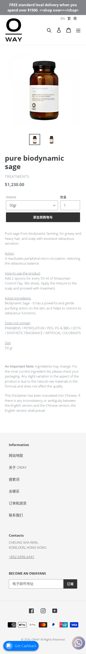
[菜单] (78, 30)
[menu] (68, 18)
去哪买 (14, 491)
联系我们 (16, 515)
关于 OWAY (17, 467)
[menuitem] (62, 18)
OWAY (36, 639)
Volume (11, 197)
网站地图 (16, 455)
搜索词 (14, 479)
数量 (63, 197)
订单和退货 (17, 503)
